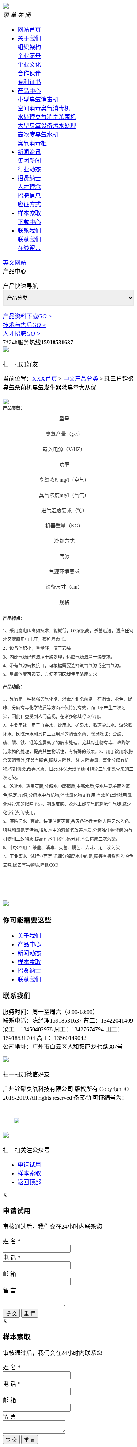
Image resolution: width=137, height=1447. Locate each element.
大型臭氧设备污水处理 (47, 126)
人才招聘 (22, 334)
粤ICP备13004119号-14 (48, 1121)
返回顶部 (29, 1182)
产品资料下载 (27, 316)
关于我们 (29, 38)
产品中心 (29, 91)
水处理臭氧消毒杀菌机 (47, 117)
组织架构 (29, 47)
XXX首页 (44, 379)
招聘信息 (29, 196)
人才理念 (29, 187)
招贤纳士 (29, 178)
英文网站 (14, 263)
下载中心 (29, 222)
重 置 (29, 1313)
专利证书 (29, 82)
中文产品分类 (80, 379)
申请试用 (29, 1165)
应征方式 (29, 204)
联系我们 (29, 231)
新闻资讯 (29, 152)
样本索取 (29, 213)
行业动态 (29, 169)
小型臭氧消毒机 (38, 99)
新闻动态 (29, 953)
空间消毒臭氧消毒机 (44, 108)
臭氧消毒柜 (32, 143)
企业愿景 (29, 56)
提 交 (11, 1313)
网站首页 (29, 30)
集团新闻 (29, 161)
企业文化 (29, 65)
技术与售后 (24, 325)
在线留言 (29, 248)
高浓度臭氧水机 (38, 134)
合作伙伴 (29, 73)
